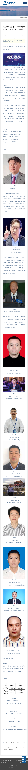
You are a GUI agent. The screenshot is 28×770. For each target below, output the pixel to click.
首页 (21, 17)
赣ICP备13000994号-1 (17, 762)
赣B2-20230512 (15, 765)
